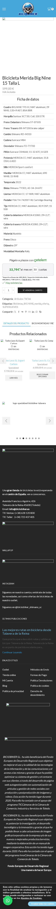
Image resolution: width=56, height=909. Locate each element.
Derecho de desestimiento (37, 693)
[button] (3, 361)
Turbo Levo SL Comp (42, 360)
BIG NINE (29, 303)
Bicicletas (18, 303)
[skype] (39, 312)
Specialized (14, 368)
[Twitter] (15, 312)
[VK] (22, 312)
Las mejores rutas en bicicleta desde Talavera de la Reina (26, 631)
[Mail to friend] (29, 312)
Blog (4, 685)
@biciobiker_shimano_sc (28, 607)
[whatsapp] (36, 312)
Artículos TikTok (22, 298)
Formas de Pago (38, 675)
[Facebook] (19, 312)
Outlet (5, 669)
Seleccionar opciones (42, 375)
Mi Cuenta (7, 680)
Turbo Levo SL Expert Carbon (14, 362)
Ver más (36, 279)
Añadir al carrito (33, 290)
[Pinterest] (26, 312)
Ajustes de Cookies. (31, 898)
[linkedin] (33, 312)
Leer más (14, 378)
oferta (45, 303)
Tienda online (9, 675)
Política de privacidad (13, 691)
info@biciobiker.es (19, 508)
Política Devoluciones (41, 680)
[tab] (16, 323)
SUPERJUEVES (10, 306)
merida (38, 303)
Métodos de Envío (39, 669)
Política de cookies (39, 685)
